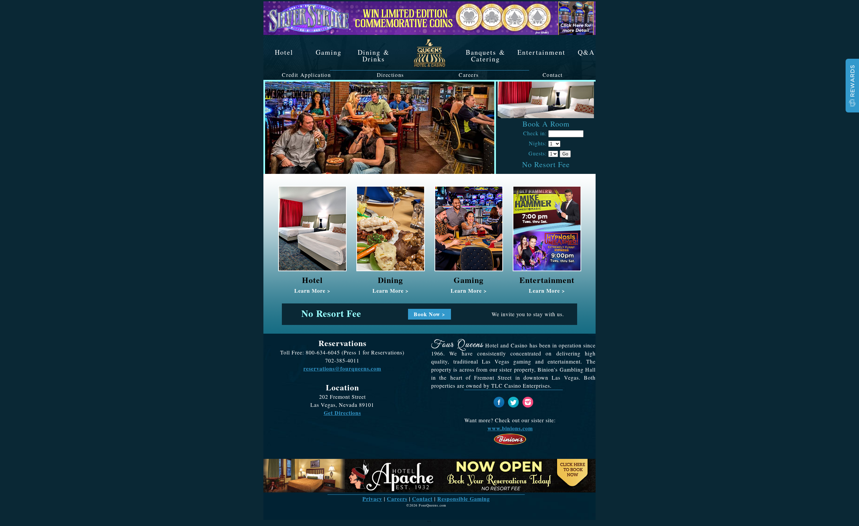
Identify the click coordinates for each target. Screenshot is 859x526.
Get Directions (342, 413)
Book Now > (429, 313)
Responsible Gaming (463, 499)
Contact (553, 75)
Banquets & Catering (485, 55)
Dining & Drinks (374, 55)
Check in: (535, 133)
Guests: (537, 153)
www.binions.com (510, 428)
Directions (390, 75)
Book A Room (545, 123)
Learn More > (312, 290)
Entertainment (541, 52)
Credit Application (306, 75)
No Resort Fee (546, 164)
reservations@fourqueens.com (342, 368)
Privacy (372, 499)
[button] (852, 85)
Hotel (284, 52)
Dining (390, 280)
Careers (468, 75)
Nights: (538, 143)
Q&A (586, 52)
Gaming (329, 52)
